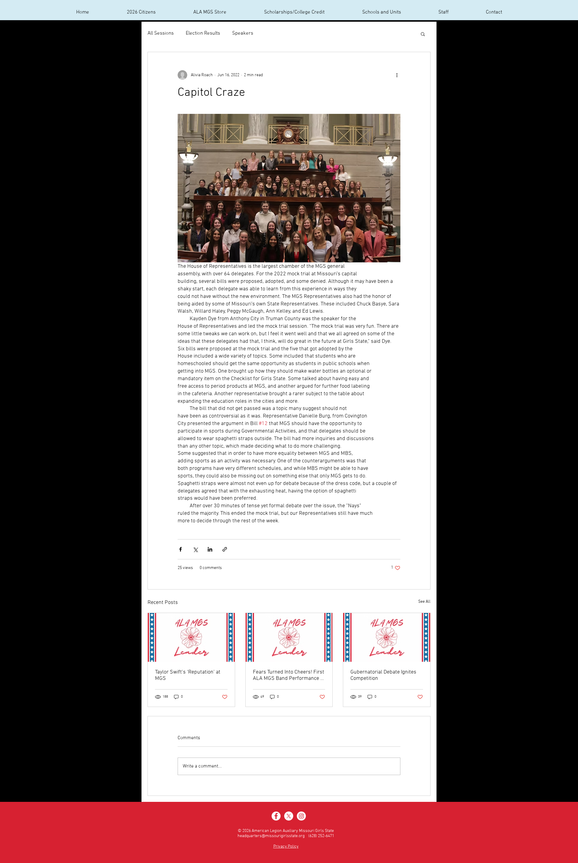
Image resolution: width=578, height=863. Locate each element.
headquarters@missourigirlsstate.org (271, 836)
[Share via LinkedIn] (210, 549)
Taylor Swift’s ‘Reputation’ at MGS (187, 675)
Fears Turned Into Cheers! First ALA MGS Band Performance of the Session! (289, 675)
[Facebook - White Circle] (276, 816)
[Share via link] (225, 549)
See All (424, 601)
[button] (423, 33)
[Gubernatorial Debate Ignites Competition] (386, 637)
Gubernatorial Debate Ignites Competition (383, 675)
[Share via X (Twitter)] (195, 549)
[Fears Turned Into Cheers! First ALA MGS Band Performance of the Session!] (289, 637)
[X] (288, 816)
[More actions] (396, 75)
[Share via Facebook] (180, 549)
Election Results (203, 33)
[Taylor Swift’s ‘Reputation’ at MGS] (191, 637)
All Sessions (161, 33)
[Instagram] (301, 816)
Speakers (242, 33)
